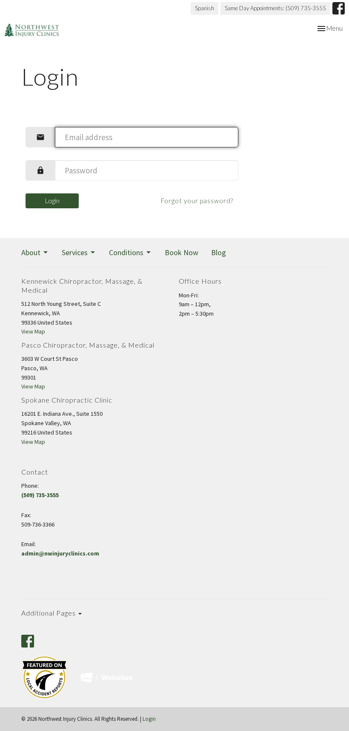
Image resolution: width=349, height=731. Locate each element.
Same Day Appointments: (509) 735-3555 (275, 8)
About (30, 252)
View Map (33, 331)
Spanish (204, 8)
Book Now (181, 252)
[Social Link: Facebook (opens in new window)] (338, 8)
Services (75, 252)
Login (52, 200)
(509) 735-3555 (40, 495)
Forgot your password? (197, 200)
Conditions (126, 252)
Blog (218, 252)
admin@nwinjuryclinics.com (60, 553)
